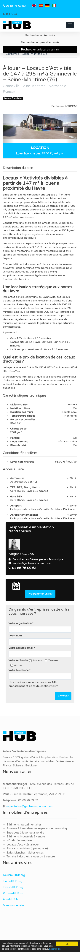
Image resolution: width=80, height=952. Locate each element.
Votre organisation (20, 623)
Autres (18, 665)
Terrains (53, 660)
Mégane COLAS (21, 554)
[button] (11, 14)
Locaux (37, 660)
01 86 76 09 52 (16, 5)
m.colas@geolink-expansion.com (32, 563)
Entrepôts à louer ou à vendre (25, 832)
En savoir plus (55, 948)
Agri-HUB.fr (10, 899)
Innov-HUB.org (12, 881)
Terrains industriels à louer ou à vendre (31, 856)
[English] (34, 5)
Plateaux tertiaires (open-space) (27, 848)
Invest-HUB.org (13, 887)
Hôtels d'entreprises (19, 840)
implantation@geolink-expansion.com (29, 806)
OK (67, 943)
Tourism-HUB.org (14, 875)
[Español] (41, 5)
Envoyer (63, 696)
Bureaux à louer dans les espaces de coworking (37, 828)
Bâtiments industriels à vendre (26, 836)
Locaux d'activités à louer (23, 844)
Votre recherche (18, 660)
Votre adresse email (21, 647)
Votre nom (15, 635)
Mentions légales (14, 905)
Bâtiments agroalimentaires (24, 824)
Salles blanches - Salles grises (25, 852)
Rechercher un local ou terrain (40, 49)
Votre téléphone (19, 670)
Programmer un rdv (40, 593)
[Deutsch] (47, 5)
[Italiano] (54, 5)
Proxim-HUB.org (13, 893)
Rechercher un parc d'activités (40, 42)
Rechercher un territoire (40, 35)
